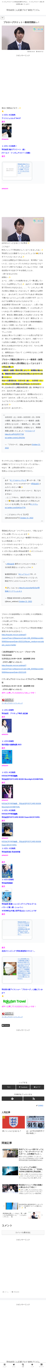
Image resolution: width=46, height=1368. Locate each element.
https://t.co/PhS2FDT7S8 (14, 434)
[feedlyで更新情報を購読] (12, 1098)
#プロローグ (30, 431)
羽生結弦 (6, 1025)
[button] (40, 1125)
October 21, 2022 (26, 518)
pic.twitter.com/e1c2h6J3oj (15, 438)
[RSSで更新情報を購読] (33, 1098)
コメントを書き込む (23, 1232)
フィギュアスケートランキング (12, 703)
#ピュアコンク (24, 574)
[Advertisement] (23, 80)
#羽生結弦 (35, 484)
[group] (13, 1126)
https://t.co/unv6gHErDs (28, 588)
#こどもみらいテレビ (18, 480)
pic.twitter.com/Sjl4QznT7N (15, 508)
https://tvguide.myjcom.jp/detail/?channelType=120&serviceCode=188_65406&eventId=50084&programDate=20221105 (23, 669)
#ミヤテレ (34, 504)
